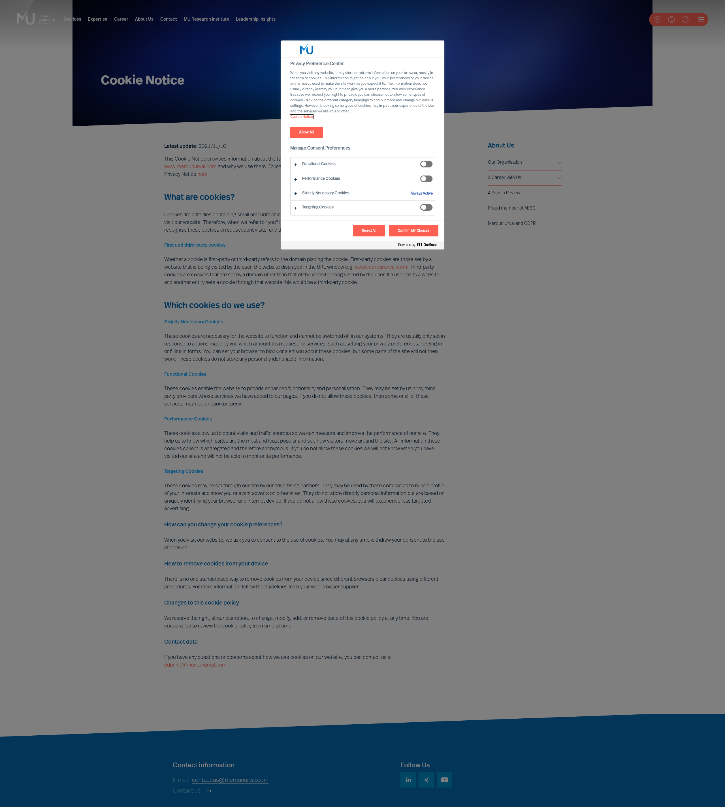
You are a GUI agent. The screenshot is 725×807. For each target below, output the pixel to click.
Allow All (306, 132)
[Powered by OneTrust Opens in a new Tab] (419, 245)
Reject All (369, 230)
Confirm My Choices (413, 230)
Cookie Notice (301, 117)
